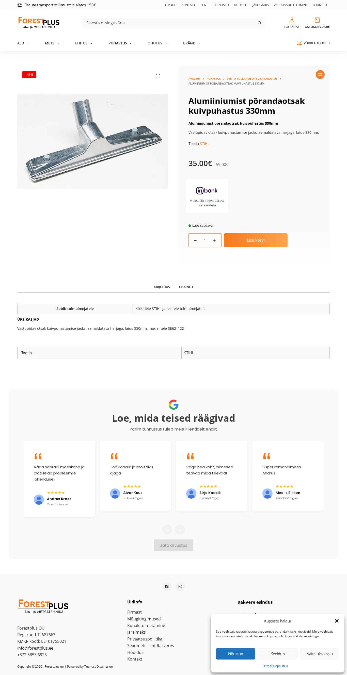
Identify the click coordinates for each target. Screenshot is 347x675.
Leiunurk (320, 5)
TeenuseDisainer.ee (98, 666)
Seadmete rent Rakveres (150, 645)
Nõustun (235, 653)
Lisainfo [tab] (186, 287)
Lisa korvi (256, 240)
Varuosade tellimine (291, 5)
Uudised (240, 5)
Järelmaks (261, 5)
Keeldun (278, 653)
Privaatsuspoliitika (275, 666)
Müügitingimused (144, 619)
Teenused (221, 5)
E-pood (171, 5)
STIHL (204, 143)
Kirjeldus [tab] (162, 287)
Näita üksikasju (319, 653)
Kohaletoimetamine (146, 625)
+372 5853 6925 (32, 654)
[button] (336, 620)
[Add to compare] (320, 74)
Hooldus (135, 652)
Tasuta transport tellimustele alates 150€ (60, 4)
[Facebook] (167, 586)
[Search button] (259, 23)
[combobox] (169, 23)
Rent (204, 5)
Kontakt (188, 5)
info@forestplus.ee (35, 648)
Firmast (134, 612)
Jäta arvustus (173, 545)
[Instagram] (180, 586)
